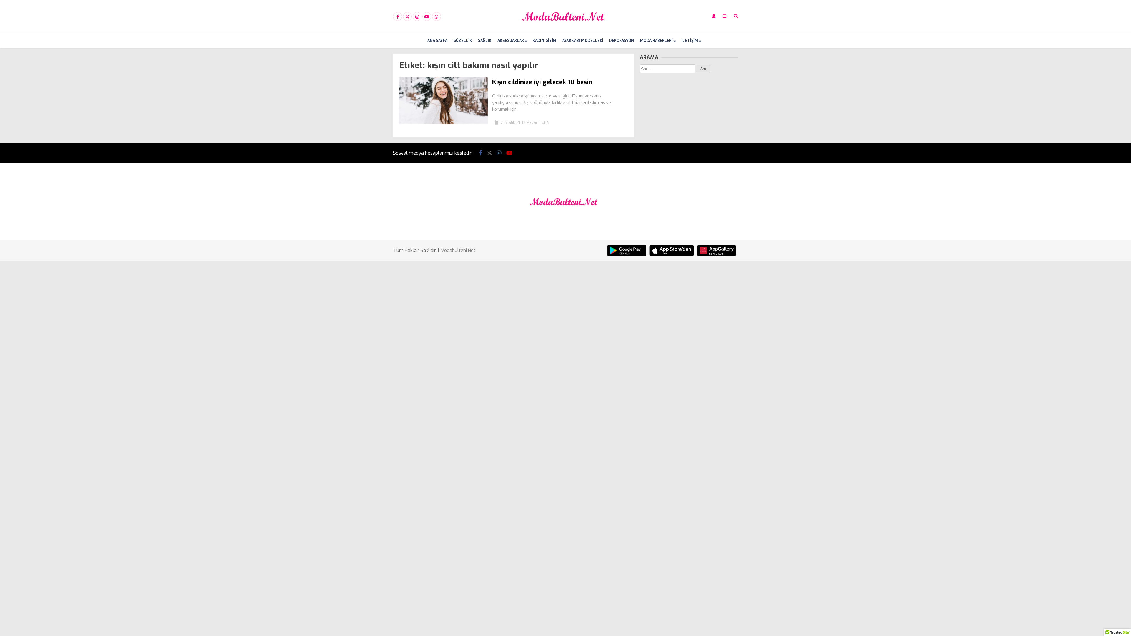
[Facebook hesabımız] (397, 16)
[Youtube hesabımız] (427, 16)
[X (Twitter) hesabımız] (407, 16)
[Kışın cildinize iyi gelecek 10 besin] (443, 123)
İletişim (689, 40)
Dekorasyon (621, 40)
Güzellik (462, 40)
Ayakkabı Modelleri (582, 40)
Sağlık (485, 40)
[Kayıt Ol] (713, 16)
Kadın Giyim (544, 40)
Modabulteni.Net (457, 250)
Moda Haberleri (656, 40)
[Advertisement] (363, 142)
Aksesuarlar (510, 40)
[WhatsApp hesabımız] (436, 16)
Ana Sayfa (437, 40)
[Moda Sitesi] (565, 27)
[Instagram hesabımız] (417, 16)
